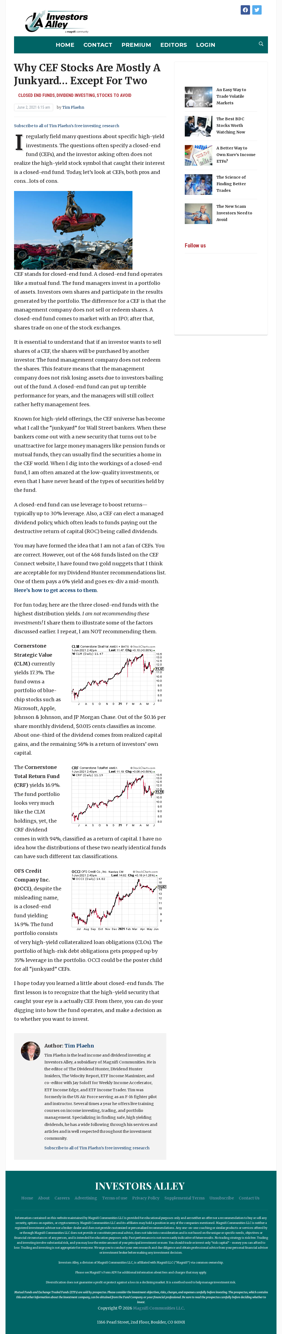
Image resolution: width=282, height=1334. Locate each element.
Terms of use (114, 1198)
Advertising (86, 1198)
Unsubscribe (222, 1198)
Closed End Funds (36, 95)
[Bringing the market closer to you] (52, 21)
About (44, 1198)
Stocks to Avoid (114, 95)
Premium (136, 45)
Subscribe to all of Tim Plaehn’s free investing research (66, 125)
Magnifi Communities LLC (158, 1308)
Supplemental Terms (184, 1198)
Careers (62, 1198)
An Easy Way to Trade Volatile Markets (231, 96)
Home (65, 45)
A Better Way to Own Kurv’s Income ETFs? (236, 155)
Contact (97, 45)
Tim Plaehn (73, 107)
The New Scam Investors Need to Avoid (234, 213)
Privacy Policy (145, 1198)
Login (205, 45)
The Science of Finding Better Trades (231, 184)
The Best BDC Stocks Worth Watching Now (230, 125)
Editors (173, 45)
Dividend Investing (75, 95)
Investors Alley (140, 1185)
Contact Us (249, 1198)
